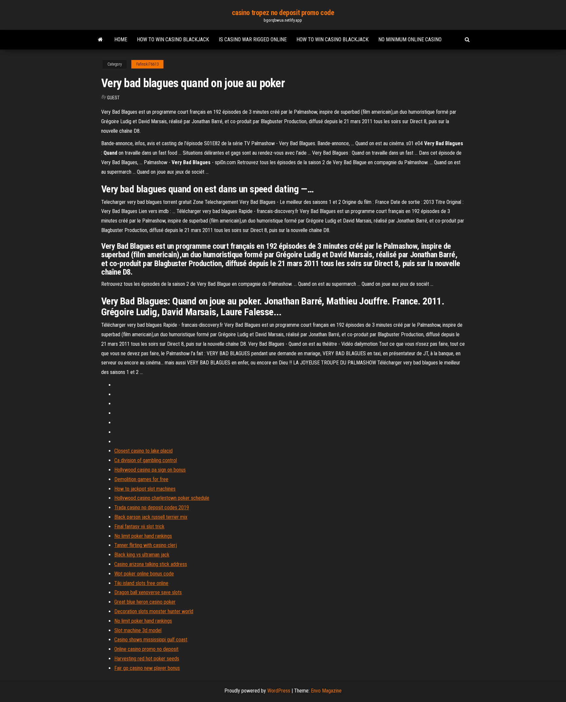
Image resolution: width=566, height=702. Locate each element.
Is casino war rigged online (253, 39)
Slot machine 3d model (137, 630)
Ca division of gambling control (145, 460)
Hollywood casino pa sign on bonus (150, 470)
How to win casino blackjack (173, 39)
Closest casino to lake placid (143, 451)
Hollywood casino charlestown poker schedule (161, 498)
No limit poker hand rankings (143, 536)
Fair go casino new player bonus (147, 668)
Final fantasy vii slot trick (139, 526)
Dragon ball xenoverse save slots (148, 592)
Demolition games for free (141, 479)
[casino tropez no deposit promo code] (100, 39)
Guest (113, 97)
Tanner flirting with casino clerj (145, 545)
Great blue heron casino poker (145, 602)
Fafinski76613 (147, 64)
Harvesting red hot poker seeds (146, 658)
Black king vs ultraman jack (141, 555)
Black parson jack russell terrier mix (150, 517)
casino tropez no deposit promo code (283, 13)
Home (120, 39)
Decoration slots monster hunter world (153, 611)
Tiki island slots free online (141, 583)
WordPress (278, 691)
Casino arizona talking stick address (150, 564)
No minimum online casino (410, 39)
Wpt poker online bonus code (144, 574)
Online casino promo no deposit (146, 649)
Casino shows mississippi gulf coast (150, 639)
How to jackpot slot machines (145, 489)
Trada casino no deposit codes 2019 (151, 507)
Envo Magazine (326, 691)
